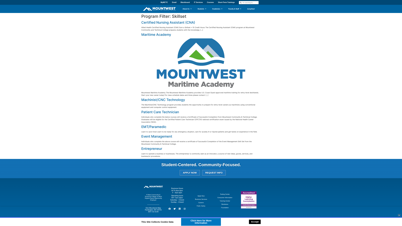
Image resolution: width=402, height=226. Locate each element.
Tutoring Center (225, 201)
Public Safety (201, 206)
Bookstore (225, 204)
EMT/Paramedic (153, 127)
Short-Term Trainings (226, 2)
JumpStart (251, 9)
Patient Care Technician (160, 112)
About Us (186, 9)
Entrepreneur (151, 149)
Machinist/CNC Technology (163, 100)
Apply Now (201, 196)
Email (174, 2)
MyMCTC (164, 2)
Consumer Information (224, 197)
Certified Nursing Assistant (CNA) (168, 22)
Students (201, 9)
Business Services (201, 199)
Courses (210, 2)
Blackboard (185, 2)
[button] (399, 215)
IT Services (198, 2)
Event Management (156, 136)
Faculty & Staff (233, 9)
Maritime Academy (156, 35)
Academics (216, 9)
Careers (201, 202)
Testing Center (225, 194)
